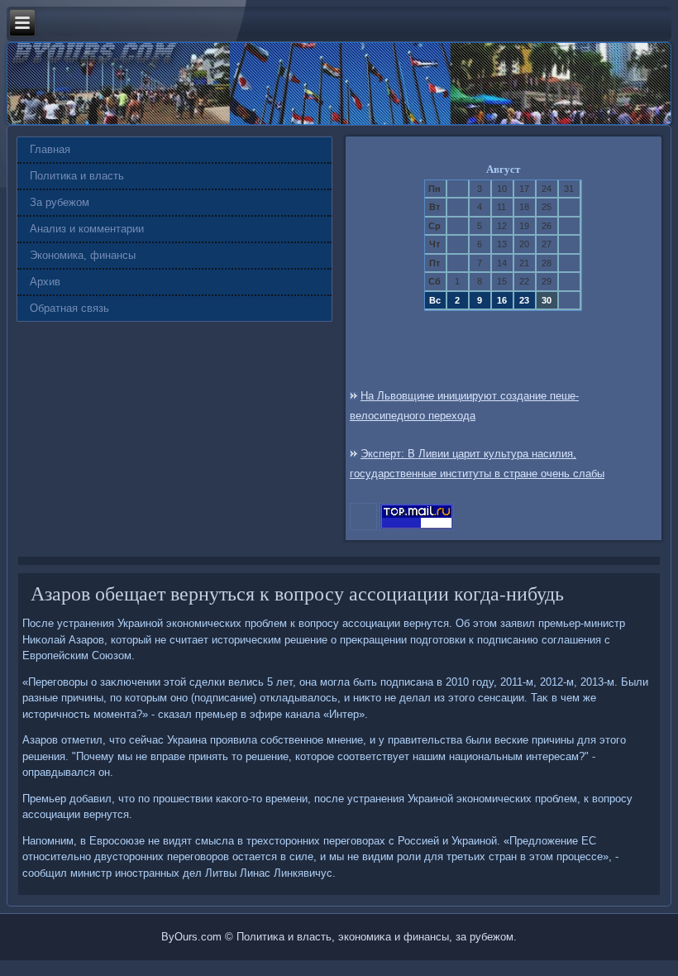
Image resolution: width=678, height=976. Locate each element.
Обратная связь (69, 308)
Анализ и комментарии (87, 228)
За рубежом (59, 202)
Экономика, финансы (83, 255)
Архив (45, 281)
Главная (50, 149)
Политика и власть (77, 176)
